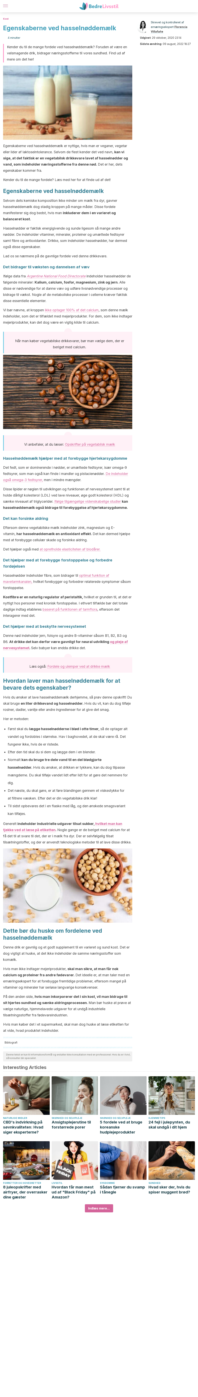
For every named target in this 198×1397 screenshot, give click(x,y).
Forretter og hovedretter (22, 1183)
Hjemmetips (156, 1118)
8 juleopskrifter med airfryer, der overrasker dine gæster (25, 1192)
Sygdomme (107, 1183)
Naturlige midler (15, 1118)
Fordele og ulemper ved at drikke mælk (78, 666)
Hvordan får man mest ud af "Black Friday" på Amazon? (74, 1192)
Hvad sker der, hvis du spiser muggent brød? (169, 1189)
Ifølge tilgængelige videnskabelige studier (87, 501)
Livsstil (57, 1183)
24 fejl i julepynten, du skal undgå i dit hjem (169, 1124)
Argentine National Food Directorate (56, 276)
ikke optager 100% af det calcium (72, 310)
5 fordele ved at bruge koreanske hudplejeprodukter (121, 1127)
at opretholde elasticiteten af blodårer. (70, 549)
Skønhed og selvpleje (67, 1118)
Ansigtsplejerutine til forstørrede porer (71, 1124)
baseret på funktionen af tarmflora (70, 609)
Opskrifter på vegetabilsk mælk (90, 444)
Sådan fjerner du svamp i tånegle (122, 1189)
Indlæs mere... (99, 1208)
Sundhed (154, 1183)
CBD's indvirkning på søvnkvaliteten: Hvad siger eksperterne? (23, 1127)
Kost (6, 18)
